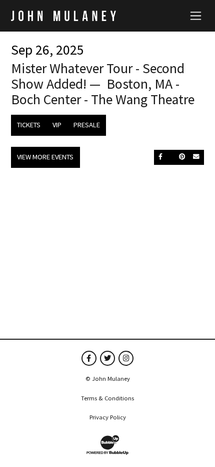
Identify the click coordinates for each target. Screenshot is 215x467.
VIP (57, 124)
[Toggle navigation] (196, 15)
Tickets (28, 124)
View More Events (45, 156)
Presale (87, 124)
